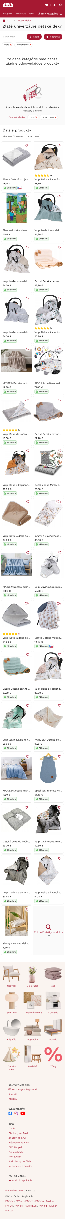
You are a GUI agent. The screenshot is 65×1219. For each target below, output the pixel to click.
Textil (31, 13)
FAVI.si (9, 1210)
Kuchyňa (53, 1012)
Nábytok (7, 13)
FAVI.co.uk (31, 1205)
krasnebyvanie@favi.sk (25, 1089)
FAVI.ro (29, 1201)
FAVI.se (19, 1205)
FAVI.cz (9, 1201)
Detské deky (24, 20)
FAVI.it (9, 1205)
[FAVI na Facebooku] (10, 1113)
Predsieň (33, 1066)
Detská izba (12, 1068)
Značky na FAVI (17, 1137)
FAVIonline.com (14, 1190)
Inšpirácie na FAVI (18, 1142)
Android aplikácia (22, 1180)
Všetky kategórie (48, 13)
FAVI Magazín (15, 1147)
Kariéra (12, 1098)
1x (19, 634)
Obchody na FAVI (18, 1133)
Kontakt (12, 1094)
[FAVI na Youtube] (22, 1113)
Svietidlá (12, 1012)
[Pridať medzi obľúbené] (27, 196)
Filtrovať (55, 36)
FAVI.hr (50, 1201)
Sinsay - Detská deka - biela (19, 943)
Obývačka (32, 1039)
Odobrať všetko (16, 117)
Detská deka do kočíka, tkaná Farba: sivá (26, 841)
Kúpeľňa (11, 1039)
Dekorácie (20, 13)
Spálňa (53, 1039)
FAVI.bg (43, 1205)
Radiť (36, 36)
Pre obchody (15, 1152)
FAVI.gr (53, 1205)
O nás (11, 1128)
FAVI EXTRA (14, 1156)
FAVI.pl (20, 1201)
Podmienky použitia (19, 1161)
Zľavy (53, 1066)
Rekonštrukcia (34, 1012)
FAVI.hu (40, 1201)
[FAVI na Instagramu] (16, 1113)
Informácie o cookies (20, 1166)
